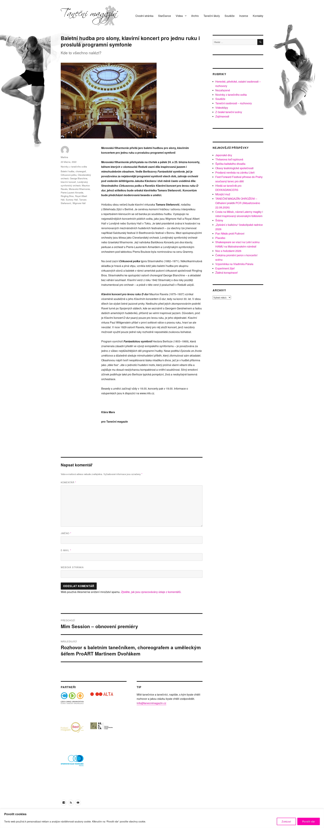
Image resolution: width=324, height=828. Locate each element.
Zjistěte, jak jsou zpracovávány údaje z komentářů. (151, 592)
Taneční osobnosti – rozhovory (233, 103)
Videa (179, 16)
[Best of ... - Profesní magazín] (72, 733)
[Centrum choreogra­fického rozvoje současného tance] (101, 733)
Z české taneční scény (228, 112)
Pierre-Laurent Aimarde (72, 192)
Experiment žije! (225, 268)
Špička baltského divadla (230, 164)
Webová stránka (72, 567)
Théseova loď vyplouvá (229, 159)
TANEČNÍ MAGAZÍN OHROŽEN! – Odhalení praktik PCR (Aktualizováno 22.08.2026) (237, 203)
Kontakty (258, 16)
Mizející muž (222, 194)
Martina (64, 157)
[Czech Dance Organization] (72, 703)
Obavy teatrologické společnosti (234, 168)
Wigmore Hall (79, 203)
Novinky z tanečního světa (74, 166)
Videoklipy (221, 108)
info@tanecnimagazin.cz (151, 703)
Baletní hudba (67, 171)
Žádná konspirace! (226, 272)
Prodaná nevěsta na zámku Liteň (235, 172)
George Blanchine (78, 178)
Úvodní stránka (144, 16)
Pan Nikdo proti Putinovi (229, 233)
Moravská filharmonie (79, 189)
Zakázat (286, 821)
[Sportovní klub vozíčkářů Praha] (72, 762)
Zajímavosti (222, 116)
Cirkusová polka (68, 174)
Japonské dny (223, 155)
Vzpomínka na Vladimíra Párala (234, 264)
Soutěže (230, 16)
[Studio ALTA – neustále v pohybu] (101, 703)
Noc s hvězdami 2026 (228, 251)
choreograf (81, 171)
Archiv (195, 16)
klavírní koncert (68, 181)
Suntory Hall (72, 199)
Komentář (68, 482)
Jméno (66, 533)
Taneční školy (212, 16)
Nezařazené (222, 90)
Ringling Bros (67, 196)
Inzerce (243, 16)
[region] (162, 818)
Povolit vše (308, 821)
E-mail (66, 550)
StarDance (164, 16)
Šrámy (219, 220)
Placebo (220, 238)
